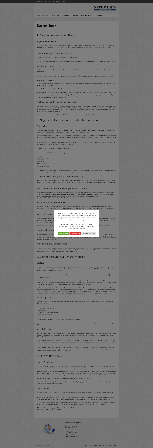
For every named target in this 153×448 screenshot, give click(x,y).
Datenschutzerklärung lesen (76, 228)
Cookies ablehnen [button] (75, 233)
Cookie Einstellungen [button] (89, 233)
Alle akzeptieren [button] (63, 233)
